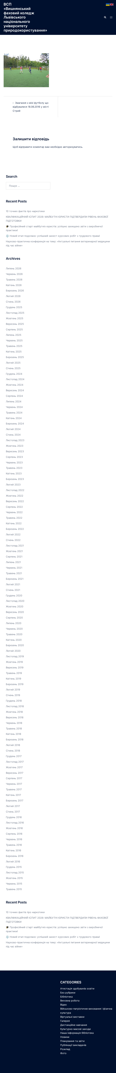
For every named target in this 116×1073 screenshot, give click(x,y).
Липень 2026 (13, 268)
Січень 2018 (13, 750)
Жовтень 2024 (14, 384)
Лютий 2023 (13, 484)
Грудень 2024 (14, 373)
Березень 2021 (14, 578)
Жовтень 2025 (14, 318)
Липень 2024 (13, 401)
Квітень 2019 (13, 678)
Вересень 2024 (15, 390)
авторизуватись (72, 146)
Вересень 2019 (14, 667)
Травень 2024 (14, 412)
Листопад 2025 (15, 312)
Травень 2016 (14, 844)
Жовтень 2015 (14, 878)
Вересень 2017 (14, 772)
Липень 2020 (13, 623)
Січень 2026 (13, 301)
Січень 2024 (13, 434)
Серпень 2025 (14, 329)
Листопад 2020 (15, 600)
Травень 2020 (14, 634)
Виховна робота (69, 1000)
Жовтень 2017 (14, 767)
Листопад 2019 (15, 656)
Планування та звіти (72, 1040)
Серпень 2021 (14, 556)
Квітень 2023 (14, 473)
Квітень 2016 (13, 850)
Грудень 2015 (14, 866)
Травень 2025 (14, 345)
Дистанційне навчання (73, 1024)
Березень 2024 (15, 423)
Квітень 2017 (13, 794)
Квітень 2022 (14, 523)
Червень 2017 (14, 783)
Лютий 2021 (13, 584)
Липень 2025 (13, 334)
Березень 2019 (14, 684)
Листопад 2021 (15, 545)
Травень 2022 (14, 517)
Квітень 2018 (13, 733)
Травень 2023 (14, 467)
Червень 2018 (14, 722)
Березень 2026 (15, 290)
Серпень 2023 (14, 456)
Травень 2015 (14, 889)
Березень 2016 (14, 855)
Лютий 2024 (13, 429)
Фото (63, 1053)
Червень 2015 (14, 883)
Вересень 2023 (15, 451)
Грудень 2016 (14, 817)
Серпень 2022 (14, 506)
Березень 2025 (15, 357)
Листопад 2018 (15, 706)
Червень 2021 (14, 567)
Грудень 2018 (14, 700)
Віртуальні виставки (72, 1016)
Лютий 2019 (13, 689)
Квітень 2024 (14, 418)
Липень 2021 (13, 562)
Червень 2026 (14, 274)
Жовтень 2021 (14, 551)
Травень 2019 (14, 673)
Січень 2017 (13, 811)
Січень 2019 (13, 695)
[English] (112, 4)
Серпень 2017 (14, 778)
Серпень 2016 (14, 833)
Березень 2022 (15, 528)
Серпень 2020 (14, 617)
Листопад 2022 (15, 490)
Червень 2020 (14, 628)
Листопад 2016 (15, 822)
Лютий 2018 (13, 745)
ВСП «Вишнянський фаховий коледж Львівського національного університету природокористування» (25, 17)
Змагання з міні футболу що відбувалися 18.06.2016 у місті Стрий (31, 106)
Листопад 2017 (15, 761)
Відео (63, 1004)
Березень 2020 (15, 645)
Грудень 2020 (14, 595)
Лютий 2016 (13, 861)
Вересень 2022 (15, 501)
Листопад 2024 (15, 379)
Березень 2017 (14, 800)
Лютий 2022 (13, 534)
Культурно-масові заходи (75, 1028)
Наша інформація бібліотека (77, 1032)
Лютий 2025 (13, 362)
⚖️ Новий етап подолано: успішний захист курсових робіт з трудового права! (53, 235)
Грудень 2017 (14, 756)
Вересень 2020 (15, 612)
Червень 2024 (14, 407)
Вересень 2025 (15, 323)
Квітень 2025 (14, 351)
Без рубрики (67, 992)
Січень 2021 (13, 589)
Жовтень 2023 (14, 445)
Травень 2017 (14, 789)
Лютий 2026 (13, 296)
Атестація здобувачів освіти (77, 988)
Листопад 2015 (15, 872)
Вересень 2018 (14, 717)
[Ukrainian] (108, 4)
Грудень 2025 (14, 307)
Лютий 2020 (13, 650)
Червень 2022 (14, 512)
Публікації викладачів (73, 1045)
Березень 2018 (14, 739)
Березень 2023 (15, 479)
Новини (64, 1036)
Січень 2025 (13, 368)
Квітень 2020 (14, 639)
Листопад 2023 (15, 440)
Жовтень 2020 (14, 606)
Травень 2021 (14, 573)
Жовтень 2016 (14, 828)
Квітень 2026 (14, 285)
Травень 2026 (14, 279)
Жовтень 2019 (14, 661)
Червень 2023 (14, 462)
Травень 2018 (14, 728)
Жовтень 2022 (14, 495)
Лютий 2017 (13, 806)
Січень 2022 (13, 540)
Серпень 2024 (14, 395)
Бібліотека (66, 996)
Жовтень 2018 (14, 711)
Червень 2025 (14, 340)
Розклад (65, 1049)
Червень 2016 (14, 839)
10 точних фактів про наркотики (25, 211)
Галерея (65, 1020)
